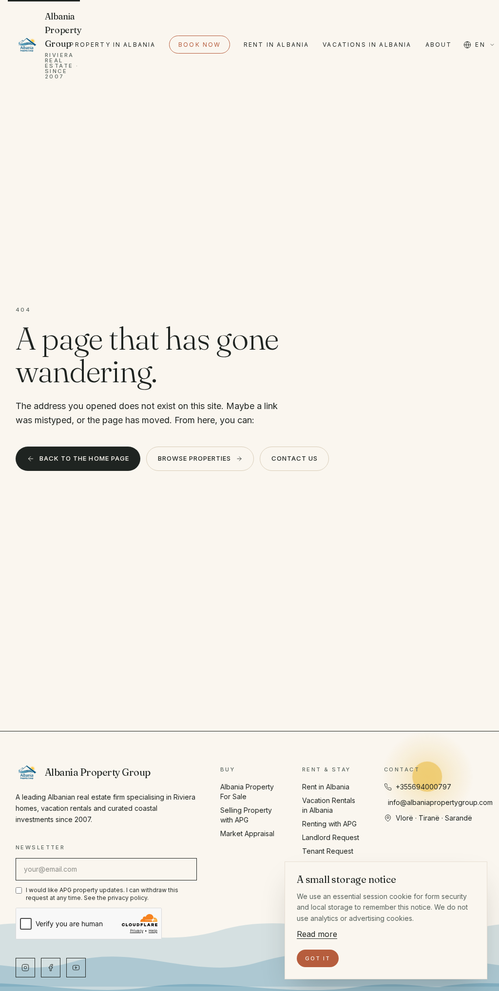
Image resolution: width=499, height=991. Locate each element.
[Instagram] (25, 967)
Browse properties (194, 458)
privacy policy (127, 897)
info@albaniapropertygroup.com (440, 802)
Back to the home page (84, 458)
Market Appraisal (247, 833)
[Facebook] (50, 967)
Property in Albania (112, 44)
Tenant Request (327, 851)
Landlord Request (330, 837)
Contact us (294, 458)
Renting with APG (329, 824)
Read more (317, 934)
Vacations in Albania (367, 44)
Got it (317, 958)
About (438, 44)
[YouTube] (76, 967)
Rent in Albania (276, 44)
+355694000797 (423, 787)
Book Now (199, 44)
